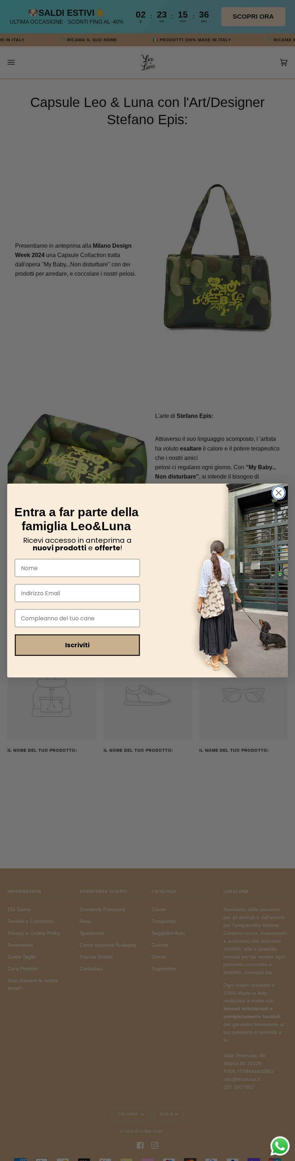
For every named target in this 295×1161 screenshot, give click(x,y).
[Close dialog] (278, 492)
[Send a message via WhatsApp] (280, 1146)
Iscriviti (77, 644)
